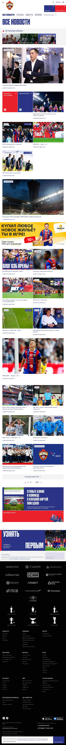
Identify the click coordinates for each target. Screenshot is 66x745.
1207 (37, 482)
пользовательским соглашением (26, 740)
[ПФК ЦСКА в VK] (3, 718)
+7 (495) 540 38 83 (43, 725)
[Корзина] (63, 2)
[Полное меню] (3, 2)
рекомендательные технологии (9, 728)
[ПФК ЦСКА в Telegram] (7, 718)
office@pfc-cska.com (45, 728)
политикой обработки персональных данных (19, 558)
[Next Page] (41, 482)
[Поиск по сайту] (53, 2)
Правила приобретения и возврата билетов (12, 735)
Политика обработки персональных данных (12, 731)
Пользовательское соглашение (9, 733)
